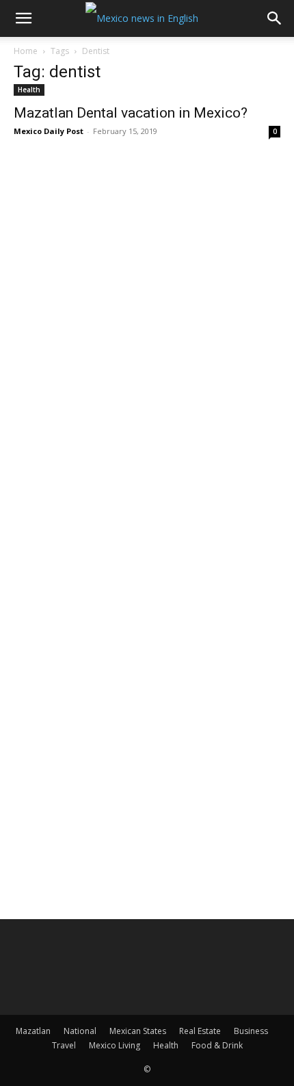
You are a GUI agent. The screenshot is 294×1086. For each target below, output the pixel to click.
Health (29, 89)
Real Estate (200, 1031)
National (80, 1031)
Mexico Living (114, 1045)
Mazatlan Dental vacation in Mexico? (131, 113)
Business (251, 1031)
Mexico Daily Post (48, 131)
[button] (23, 18)
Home (26, 51)
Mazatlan (33, 1031)
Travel (64, 1045)
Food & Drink (217, 1045)
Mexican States (137, 1031)
